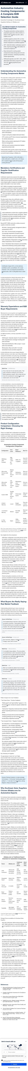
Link (9, 989)
